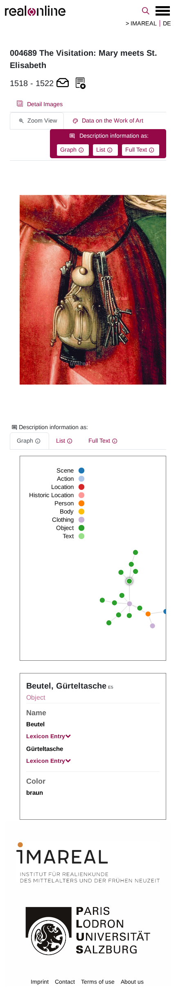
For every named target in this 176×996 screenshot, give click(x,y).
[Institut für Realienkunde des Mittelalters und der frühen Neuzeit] (88, 863)
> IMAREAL (141, 23)
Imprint (40, 981)
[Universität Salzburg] (88, 930)
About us (132, 981)
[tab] (40, 104)
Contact (65, 981)
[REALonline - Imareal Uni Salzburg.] (88, 10)
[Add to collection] (81, 83)
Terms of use (98, 981)
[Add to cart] (63, 83)
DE (167, 23)
